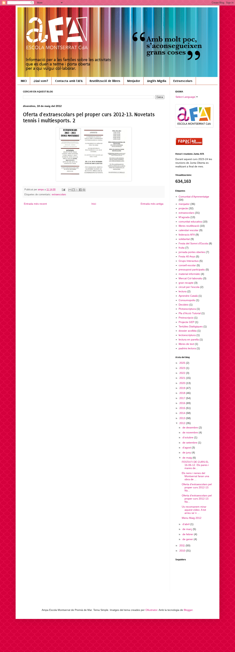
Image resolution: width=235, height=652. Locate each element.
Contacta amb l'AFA (69, 81)
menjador (184, 203)
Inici (93, 203)
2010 (182, 550)
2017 (182, 398)
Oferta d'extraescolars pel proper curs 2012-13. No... (197, 487)
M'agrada (184, 217)
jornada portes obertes (192, 252)
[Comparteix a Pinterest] (84, 190)
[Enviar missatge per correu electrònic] (63, 189)
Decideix (184, 304)
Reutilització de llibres (105, 81)
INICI (24, 81)
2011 (182, 545)
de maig (187, 457)
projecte (183, 208)
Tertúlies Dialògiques (191, 326)
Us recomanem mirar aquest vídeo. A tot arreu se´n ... (194, 509)
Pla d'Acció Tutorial (190, 313)
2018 (182, 392)
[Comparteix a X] (77, 190)
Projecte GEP (186, 322)
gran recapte (186, 282)
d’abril (186, 524)
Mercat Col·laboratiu (190, 278)
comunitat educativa (190, 221)
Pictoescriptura (187, 308)
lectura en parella (189, 339)
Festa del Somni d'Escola (193, 243)
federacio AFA (187, 234)
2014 (182, 413)
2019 (182, 388)
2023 (182, 368)
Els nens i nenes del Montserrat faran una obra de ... (195, 476)
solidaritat (184, 239)
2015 (182, 408)
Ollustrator (151, 609)
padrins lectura (187, 348)
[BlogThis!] (73, 190)
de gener (188, 539)
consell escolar (187, 265)
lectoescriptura (187, 335)
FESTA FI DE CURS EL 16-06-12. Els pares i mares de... (195, 465)
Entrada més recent (35, 203)
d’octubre (188, 437)
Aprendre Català (188, 295)
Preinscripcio (186, 317)
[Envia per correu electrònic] (70, 190)
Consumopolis (187, 300)
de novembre (190, 432)
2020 (182, 383)
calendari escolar (188, 230)
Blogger (188, 609)
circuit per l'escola (189, 286)
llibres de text (186, 343)
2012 (182, 423)
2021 (182, 377)
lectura (183, 291)
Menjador (133, 81)
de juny (187, 452)
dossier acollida (188, 330)
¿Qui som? (41, 81)
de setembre (190, 442)
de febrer (188, 534)
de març (187, 529)
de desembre (190, 427)
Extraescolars (182, 81)
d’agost (187, 447)
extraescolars (59, 194)
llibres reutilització (189, 225)
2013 (182, 418)
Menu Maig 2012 (191, 517)
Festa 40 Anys (187, 256)
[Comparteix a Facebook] (80, 190)
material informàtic (189, 273)
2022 (182, 372)
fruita (182, 247)
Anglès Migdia (156, 81)
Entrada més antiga (152, 203)
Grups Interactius (189, 260)
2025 (182, 362)
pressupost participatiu (192, 269)
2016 (182, 403)
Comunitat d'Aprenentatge (194, 196)
